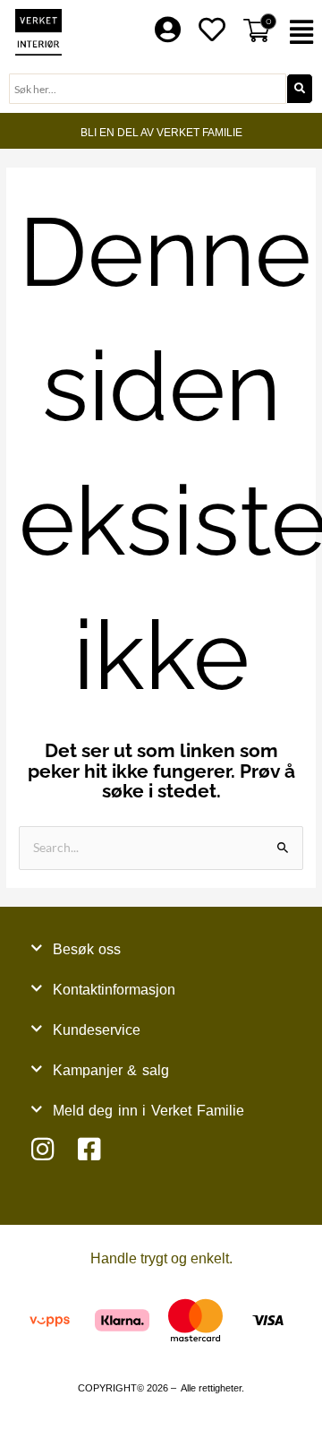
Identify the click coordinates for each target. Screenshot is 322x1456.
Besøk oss (87, 949)
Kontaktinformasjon (114, 989)
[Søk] (299, 88)
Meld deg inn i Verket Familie (148, 1110)
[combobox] (147, 88)
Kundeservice (96, 1030)
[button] (304, 33)
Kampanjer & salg (111, 1070)
